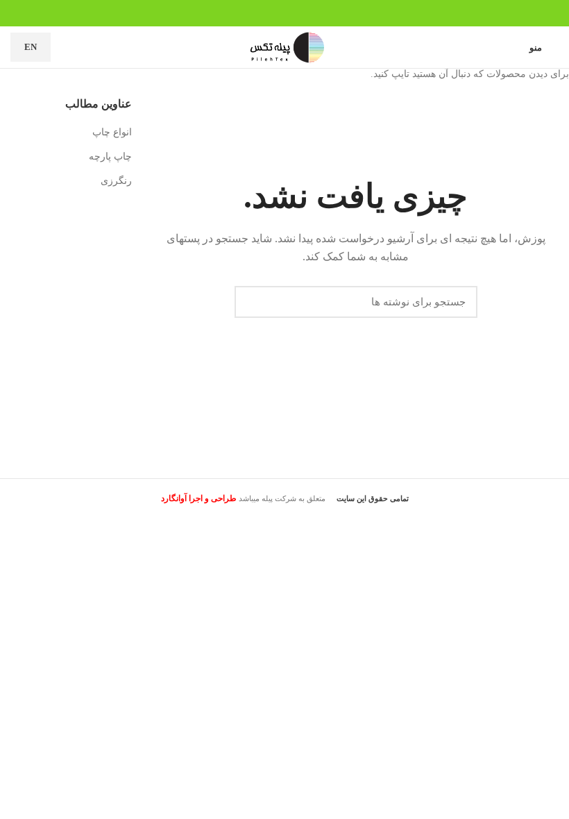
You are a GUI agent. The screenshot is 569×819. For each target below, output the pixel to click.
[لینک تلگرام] (261, 13)
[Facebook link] (308, 13)
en (30, 47)
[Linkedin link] (292, 13)
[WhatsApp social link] (276, 13)
